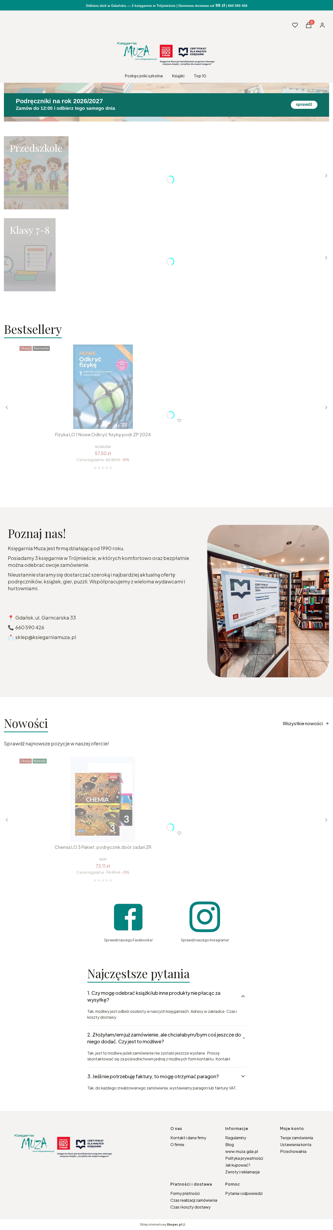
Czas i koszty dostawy (190, 1207)
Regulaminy (235, 1137)
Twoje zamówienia (296, 1137)
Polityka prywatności (244, 1158)
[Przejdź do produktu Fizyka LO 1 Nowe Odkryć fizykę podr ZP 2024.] (103, 386)
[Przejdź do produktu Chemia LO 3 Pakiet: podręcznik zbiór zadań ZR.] (103, 799)
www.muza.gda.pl (241, 1151)
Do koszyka (92, 420)
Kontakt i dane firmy (188, 1137)
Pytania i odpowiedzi (244, 1193)
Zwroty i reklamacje (242, 1171)
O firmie (177, 1144)
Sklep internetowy (161, 1224)
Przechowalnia (293, 1151)
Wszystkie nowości (303, 723)
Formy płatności (185, 1193)
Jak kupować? (237, 1165)
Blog (229, 1144)
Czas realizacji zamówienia (193, 1200)
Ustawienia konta (295, 1144)
